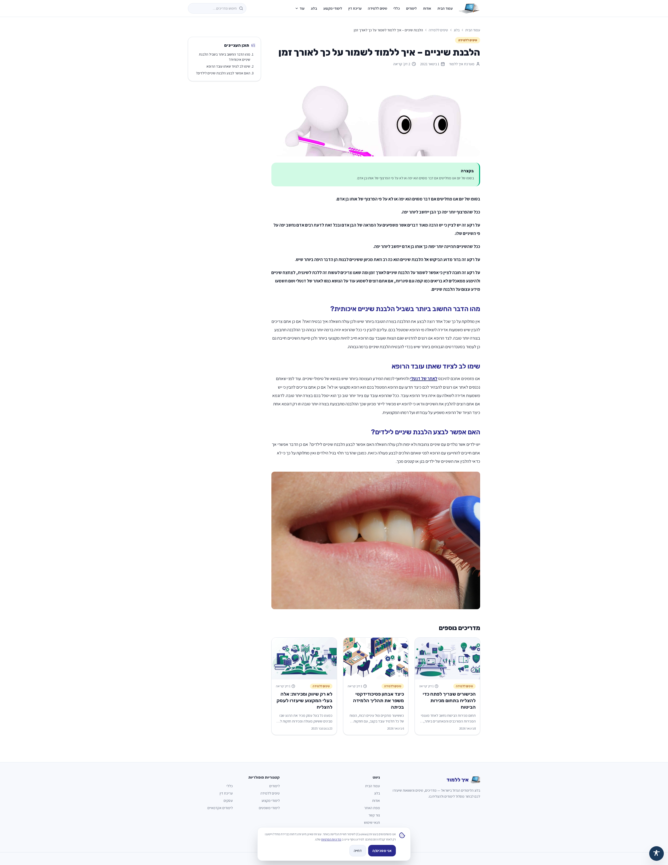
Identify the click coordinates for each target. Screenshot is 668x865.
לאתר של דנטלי (423, 378)
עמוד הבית (445, 8)
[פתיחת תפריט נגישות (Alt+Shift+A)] (656, 853)
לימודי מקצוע (332, 8)
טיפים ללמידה (377, 8)
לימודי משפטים (269, 807)
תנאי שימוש (372, 822)
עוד (302, 8)
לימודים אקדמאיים (220, 807)
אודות (427, 8)
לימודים (411, 8)
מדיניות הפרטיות (331, 839)
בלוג (314, 8)
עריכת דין (355, 8)
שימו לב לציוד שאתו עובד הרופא (228, 66)
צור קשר (374, 815)
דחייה (358, 850)
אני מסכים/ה (382, 850)
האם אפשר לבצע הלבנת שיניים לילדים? (223, 73)
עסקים (228, 800)
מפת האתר (372, 807)
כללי (396, 8)
